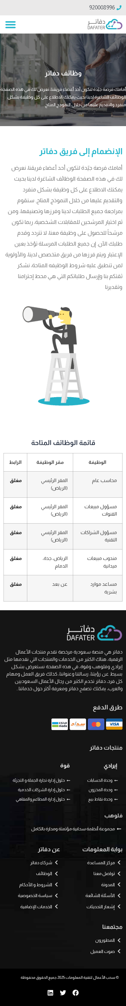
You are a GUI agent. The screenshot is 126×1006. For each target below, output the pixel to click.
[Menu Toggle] (10, 24)
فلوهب (113, 815)
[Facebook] (75, 992)
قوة (65, 765)
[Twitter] (63, 992)
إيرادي (110, 765)
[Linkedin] (50, 992)
